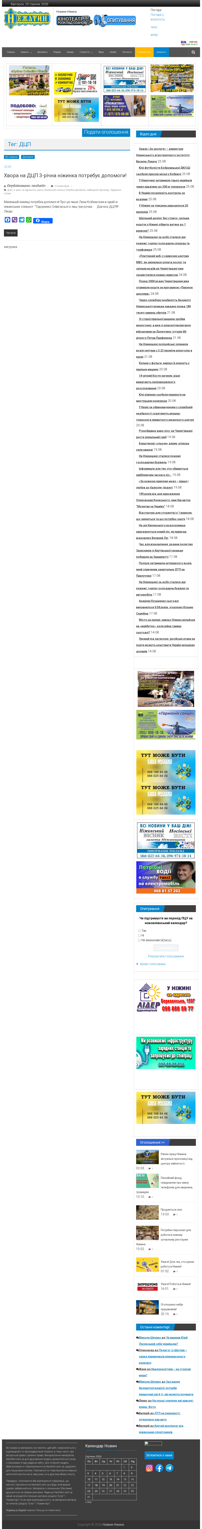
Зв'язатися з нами (159, 1455)
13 (110, 1479)
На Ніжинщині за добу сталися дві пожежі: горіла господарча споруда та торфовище (163, 243)
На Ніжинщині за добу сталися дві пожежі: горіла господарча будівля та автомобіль (162, 588)
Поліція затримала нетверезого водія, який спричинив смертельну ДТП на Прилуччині (164, 569)
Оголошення (144, 52)
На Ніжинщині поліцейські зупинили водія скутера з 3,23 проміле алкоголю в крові (164, 350)
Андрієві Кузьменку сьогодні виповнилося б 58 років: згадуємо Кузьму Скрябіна (164, 607)
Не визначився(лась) (156, 940)
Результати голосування (166, 956)
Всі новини (12, 157)
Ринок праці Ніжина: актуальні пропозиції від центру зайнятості (177, 1159)
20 (110, 1485)
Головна (11, 52)
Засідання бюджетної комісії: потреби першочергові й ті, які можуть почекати (166, 1388)
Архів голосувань (153, 964)
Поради (57, 52)
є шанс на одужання (25, 190)
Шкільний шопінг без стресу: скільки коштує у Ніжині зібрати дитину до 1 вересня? (162, 224)
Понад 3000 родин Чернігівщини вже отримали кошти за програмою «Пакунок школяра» (164, 287)
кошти (40, 190)
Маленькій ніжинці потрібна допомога (64, 190)
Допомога (42, 52)
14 (117, 1479)
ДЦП (9, 190)
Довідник (161, 52)
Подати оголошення (106, 132)
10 (88, 1479)
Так (143, 931)
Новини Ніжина (66, 11)
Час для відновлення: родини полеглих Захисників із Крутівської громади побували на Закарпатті (164, 550)
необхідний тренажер (98, 190)
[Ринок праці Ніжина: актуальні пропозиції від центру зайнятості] (147, 1157)
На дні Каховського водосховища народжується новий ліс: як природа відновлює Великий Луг (161, 532)
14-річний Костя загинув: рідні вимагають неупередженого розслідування (158, 382)
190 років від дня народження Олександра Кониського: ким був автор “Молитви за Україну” (163, 500)
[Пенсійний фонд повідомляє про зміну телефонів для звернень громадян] (147, 1180)
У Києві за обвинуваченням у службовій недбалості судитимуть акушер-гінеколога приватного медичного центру (165, 413)
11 (96, 1479)
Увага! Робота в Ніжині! (176, 1284)
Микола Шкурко (150, 1337)
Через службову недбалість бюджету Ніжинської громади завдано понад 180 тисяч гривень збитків (163, 306)
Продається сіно (171, 1209)
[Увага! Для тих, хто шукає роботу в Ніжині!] (147, 1264)
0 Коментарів (61, 186)
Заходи (70, 52)
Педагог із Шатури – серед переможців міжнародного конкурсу (163, 1356)
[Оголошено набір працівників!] (147, 1307)
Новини (25, 52)
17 (88, 1485)
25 (96, 1491)
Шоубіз (113, 52)
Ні (142, 935)
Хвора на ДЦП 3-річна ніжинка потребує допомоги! (65, 175)
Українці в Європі (16, 1510)
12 (103, 1479)
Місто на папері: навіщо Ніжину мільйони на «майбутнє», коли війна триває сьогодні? (165, 626)
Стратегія (85, 52)
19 (103, 1485)
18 (96, 1485)
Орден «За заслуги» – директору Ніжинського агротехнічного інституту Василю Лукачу (163, 155)
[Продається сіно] (147, 1212)
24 (88, 1491)
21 (117, 1485)
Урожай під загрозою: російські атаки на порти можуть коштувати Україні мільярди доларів (165, 645)
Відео (101, 52)
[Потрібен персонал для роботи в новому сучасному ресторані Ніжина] (147, 1233)
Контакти (127, 52)
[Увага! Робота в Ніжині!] (147, 1287)
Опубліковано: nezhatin (26, 186)
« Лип (88, 1502)
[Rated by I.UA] (153, 1444)
